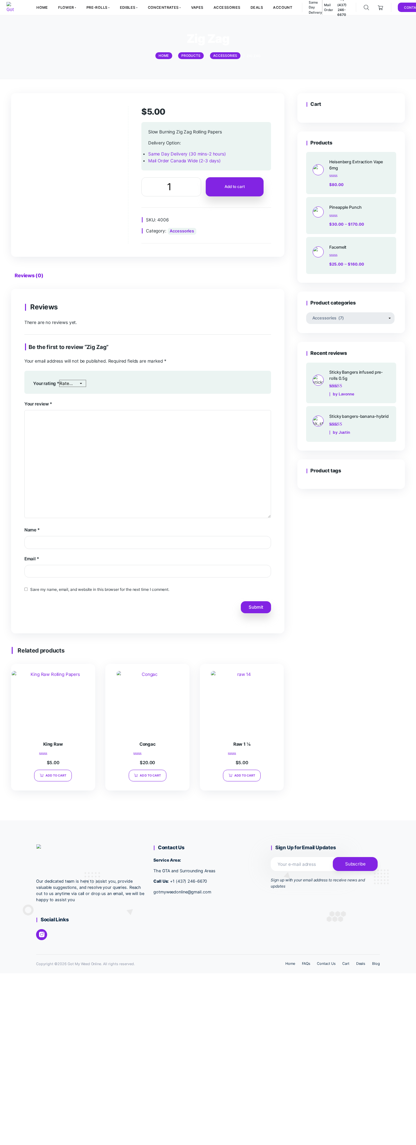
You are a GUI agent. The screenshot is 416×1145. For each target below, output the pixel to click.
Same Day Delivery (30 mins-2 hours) (187, 153)
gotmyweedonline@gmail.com (182, 892)
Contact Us (326, 963)
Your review (38, 403)
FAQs (306, 963)
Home (290, 963)
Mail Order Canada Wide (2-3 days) (184, 160)
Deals (361, 963)
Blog (376, 963)
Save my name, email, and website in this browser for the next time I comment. (100, 589)
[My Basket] (381, 8)
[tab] (29, 277)
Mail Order (328, 7)
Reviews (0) (29, 275)
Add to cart (234, 186)
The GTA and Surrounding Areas (184, 870)
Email (31, 558)
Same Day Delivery (315, 7)
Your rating (46, 383)
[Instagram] (41, 934)
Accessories (182, 231)
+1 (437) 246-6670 (188, 881)
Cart (345, 963)
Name (32, 529)
